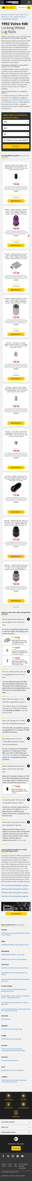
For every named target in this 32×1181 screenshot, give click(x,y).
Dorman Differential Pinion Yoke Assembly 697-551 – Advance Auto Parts (15, 1010)
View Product (16, 201)
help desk (24, 809)
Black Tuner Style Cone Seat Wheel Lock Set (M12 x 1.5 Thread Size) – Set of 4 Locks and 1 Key (20, 790)
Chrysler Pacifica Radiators (9, 1060)
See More (16, 191)
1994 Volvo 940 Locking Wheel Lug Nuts (14, 893)
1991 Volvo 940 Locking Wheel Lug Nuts (14, 885)
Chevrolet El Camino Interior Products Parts (14, 968)
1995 (3, 755)
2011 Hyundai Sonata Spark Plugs (11, 1029)
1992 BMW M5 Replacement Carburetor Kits (14, 945)
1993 (11, 755)
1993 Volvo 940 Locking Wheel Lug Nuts (14, 889)
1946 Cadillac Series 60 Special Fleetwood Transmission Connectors (14, 1081)
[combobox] (24, 7)
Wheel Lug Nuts (12, 102)
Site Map (15, 1165)
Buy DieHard (16, 913)
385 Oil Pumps (5, 1019)
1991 (18, 755)
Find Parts (16, 146)
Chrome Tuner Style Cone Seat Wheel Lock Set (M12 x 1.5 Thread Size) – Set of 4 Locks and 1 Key (20, 662)
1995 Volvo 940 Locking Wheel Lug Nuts (14, 896)
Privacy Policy (4, 1165)
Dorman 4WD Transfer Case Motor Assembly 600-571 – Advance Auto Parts (15, 997)
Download (16, 1148)
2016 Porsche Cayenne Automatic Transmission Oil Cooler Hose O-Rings (13, 1049)
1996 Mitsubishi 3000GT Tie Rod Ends (12, 954)
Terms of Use (10, 1165)
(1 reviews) (16, 197)
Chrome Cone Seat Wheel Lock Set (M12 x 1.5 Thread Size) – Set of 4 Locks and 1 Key (20, 651)
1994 (7, 755)
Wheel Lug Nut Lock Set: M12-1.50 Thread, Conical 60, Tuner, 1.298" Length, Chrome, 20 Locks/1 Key (19, 641)
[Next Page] (18, 607)
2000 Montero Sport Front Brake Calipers (14, 959)
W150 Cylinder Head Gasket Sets (11, 1039)
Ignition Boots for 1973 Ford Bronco (12, 1070)
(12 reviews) (16, 286)
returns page (21, 840)
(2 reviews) (16, 331)
